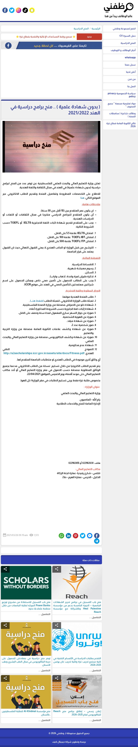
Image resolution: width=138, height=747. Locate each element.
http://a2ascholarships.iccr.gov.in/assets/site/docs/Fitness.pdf (44, 353)
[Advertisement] (51, 74)
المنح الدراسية (81, 28)
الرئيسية (96, 28)
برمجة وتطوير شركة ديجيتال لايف (69, 741)
